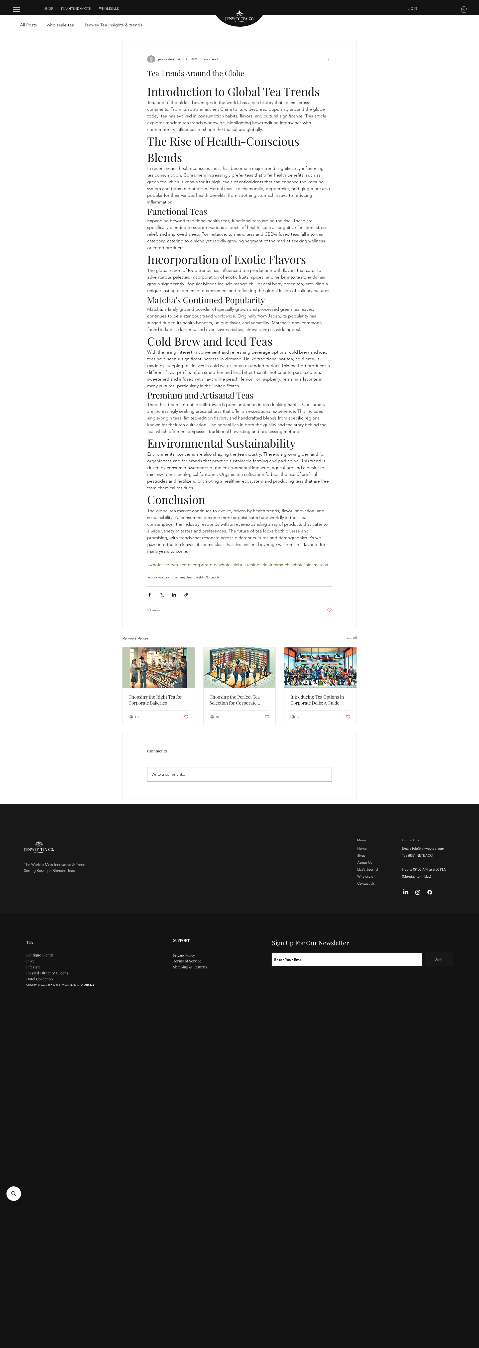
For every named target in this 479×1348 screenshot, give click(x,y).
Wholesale (365, 876)
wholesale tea (60, 25)
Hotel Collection (39, 978)
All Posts (28, 25)
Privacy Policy (184, 955)
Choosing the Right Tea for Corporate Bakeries (155, 700)
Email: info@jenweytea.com (423, 848)
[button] (464, 9)
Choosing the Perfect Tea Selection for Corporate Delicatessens (235, 700)
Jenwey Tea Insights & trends (113, 25)
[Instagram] (418, 892)
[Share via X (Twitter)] (161, 594)
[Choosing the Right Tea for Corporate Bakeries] (158, 667)
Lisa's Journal (367, 869)
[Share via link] (186, 594)
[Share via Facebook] (149, 594)
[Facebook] (430, 892)
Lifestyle (33, 966)
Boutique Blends (40, 954)
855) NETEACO (421, 855)
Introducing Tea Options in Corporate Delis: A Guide (317, 700)
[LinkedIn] (406, 892)
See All (351, 638)
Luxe (30, 960)
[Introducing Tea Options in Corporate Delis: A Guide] (320, 667)
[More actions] (329, 59)
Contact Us (366, 883)
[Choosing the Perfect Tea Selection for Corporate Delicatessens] (240, 667)
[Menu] (17, 9)
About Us (364, 862)
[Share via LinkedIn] (174, 594)
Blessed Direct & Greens (47, 972)
